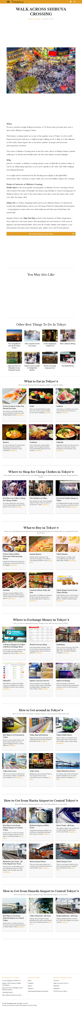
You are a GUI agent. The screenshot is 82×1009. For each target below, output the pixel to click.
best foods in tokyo (34, 977)
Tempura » (31, 988)
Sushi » (30, 980)
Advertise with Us (15, 1005)
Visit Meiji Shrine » (7, 992)
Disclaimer (24, 1005)
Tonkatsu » (31, 983)
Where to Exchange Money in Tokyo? (40, 620)
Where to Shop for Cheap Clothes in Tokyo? (40, 472)
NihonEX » (56, 986)
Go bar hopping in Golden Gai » (11, 980)
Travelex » (56, 980)
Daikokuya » (57, 988)
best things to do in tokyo (10, 977)
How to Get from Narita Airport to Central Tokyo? (40, 800)
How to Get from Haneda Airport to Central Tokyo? (40, 891)
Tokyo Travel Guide (34, 19)
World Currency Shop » (60, 991)
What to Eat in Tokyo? (40, 381)
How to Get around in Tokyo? (40, 710)
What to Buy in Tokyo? (39, 527)
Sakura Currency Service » (61, 983)
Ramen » (30, 986)
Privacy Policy (32, 1005)
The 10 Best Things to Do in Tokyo (41, 234)
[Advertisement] (41, 33)
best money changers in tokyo (62, 977)
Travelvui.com (11, 1003)
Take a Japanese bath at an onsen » (12, 995)
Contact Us (5, 1005)
